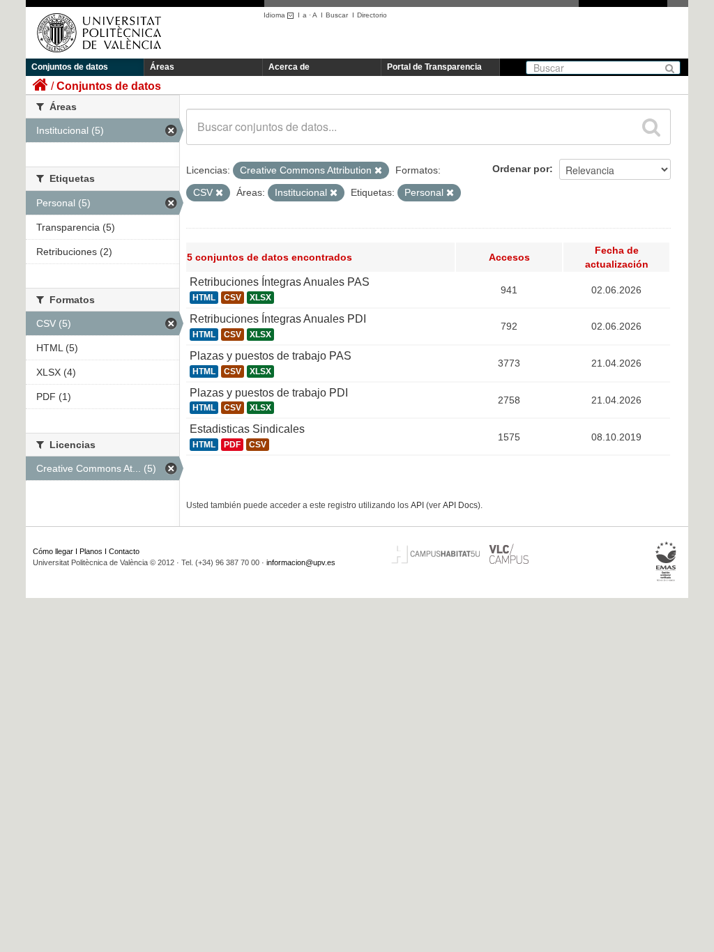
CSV (232, 297)
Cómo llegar (53, 551)
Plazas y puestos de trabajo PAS (270, 356)
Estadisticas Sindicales (247, 429)
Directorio (372, 15)
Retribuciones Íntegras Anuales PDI (278, 319)
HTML (203, 297)
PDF (232, 445)
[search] (651, 126)
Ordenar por (520, 168)
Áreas (162, 67)
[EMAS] (666, 561)
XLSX (260, 297)
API (417, 505)
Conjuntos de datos (69, 67)
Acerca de (289, 67)
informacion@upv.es (300, 562)
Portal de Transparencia (434, 67)
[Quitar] (378, 171)
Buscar (337, 15)
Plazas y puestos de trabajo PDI (269, 393)
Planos (90, 551)
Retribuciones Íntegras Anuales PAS (280, 282)
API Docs (460, 505)
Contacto (124, 551)
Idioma (275, 15)
